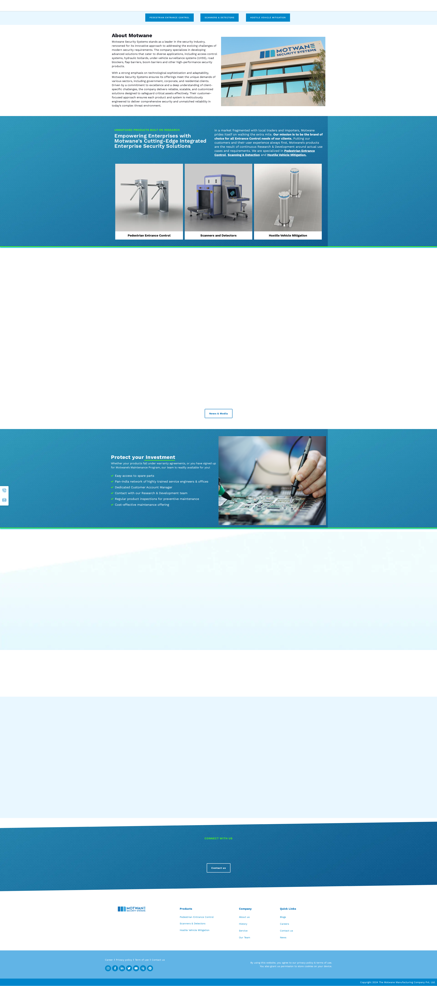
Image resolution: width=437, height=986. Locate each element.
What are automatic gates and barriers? (148, 876)
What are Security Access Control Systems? (151, 910)
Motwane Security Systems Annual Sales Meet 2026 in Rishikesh (212, 500)
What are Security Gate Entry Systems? (148, 898)
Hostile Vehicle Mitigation (286, 291)
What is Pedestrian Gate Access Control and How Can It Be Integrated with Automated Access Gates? (192, 921)
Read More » (130, 534)
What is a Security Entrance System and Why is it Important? (164, 933)
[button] (405, 133)
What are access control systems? (144, 864)
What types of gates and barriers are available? (153, 887)
